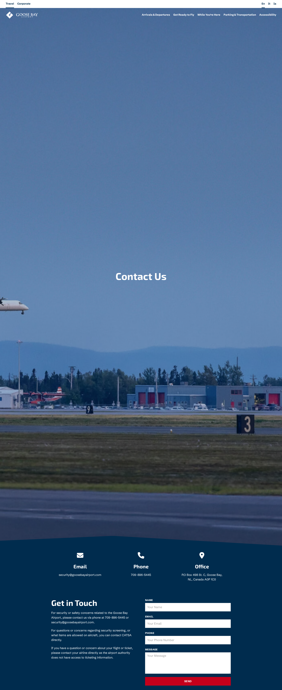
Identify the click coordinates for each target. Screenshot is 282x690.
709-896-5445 (141, 575)
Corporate (24, 3)
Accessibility (267, 14)
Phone (149, 633)
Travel (10, 3)
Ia (275, 3)
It (269, 3)
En (263, 3)
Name (149, 600)
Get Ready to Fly (183, 14)
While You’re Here (208, 14)
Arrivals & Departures (156, 14)
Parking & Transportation (240, 14)
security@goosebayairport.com (80, 575)
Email (149, 616)
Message (151, 649)
